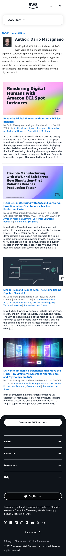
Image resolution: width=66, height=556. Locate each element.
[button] (17, 20)
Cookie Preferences (39, 541)
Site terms (20, 541)
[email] (43, 523)
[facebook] (10, 523)
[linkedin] (16, 523)
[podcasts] (38, 523)
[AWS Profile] (60, 6)
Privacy (8, 541)
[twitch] (27, 523)
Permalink (33, 131)
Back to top (31, 532)
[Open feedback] (62, 278)
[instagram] (21, 523)
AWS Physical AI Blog (13, 33)
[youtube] (32, 523)
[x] (5, 523)
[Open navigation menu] (5, 6)
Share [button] (47, 131)
